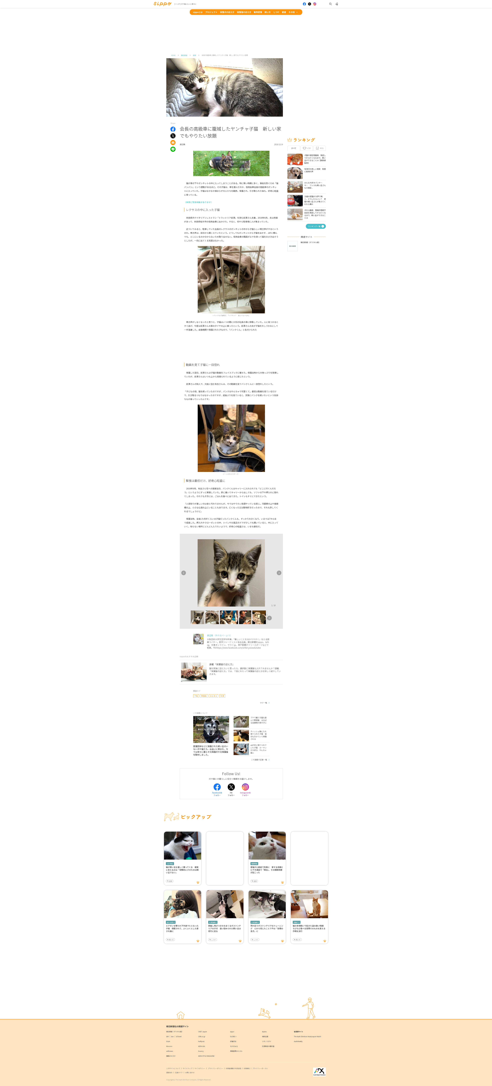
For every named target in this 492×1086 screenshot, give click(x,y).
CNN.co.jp (201, 1036)
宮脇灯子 (297, 922)
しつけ (276, 12)
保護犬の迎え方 (227, 12)
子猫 (196, 696)
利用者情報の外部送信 (233, 1068)
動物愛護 (258, 12)
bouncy (201, 1051)
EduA (168, 1041)
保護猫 (204, 696)
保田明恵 (254, 864)
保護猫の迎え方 (244, 12)
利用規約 (247, 1068)
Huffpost (201, 1041)
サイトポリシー (199, 1068)
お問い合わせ (189, 1072)
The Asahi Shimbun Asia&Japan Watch (307, 1036)
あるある (213, 696)
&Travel (178, 1036)
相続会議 (265, 1036)
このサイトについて (173, 1068)
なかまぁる (234, 1046)
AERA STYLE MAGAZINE (206, 1056)
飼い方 (268, 12)
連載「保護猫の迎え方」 (222, 664)
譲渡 (194, 55)
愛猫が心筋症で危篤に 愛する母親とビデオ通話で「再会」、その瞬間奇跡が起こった (266, 870)
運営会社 (169, 1072)
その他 (292, 12)
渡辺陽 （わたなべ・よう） (219, 635)
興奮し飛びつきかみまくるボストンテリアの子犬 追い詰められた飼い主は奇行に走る (224, 928)
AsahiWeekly (298, 1041)
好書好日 (233, 1041)
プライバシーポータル (260, 1068)
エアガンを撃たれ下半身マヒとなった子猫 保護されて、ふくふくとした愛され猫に (182, 928)
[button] (188, 618)
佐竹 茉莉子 (171, 922)
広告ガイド (179, 1072)
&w (172, 1036)
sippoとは (198, 12)
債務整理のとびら (236, 1051)
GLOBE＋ (233, 1036)
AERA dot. (201, 1046)
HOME (173, 55)
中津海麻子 (213, 922)
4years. (264, 1031)
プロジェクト (211, 12)
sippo (232, 1031)
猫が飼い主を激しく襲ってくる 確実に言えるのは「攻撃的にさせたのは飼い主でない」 (182, 870)
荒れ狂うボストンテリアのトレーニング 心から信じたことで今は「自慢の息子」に (266, 928)
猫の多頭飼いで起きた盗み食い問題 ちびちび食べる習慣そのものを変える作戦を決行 (309, 928)
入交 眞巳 (170, 864)
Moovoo (169, 1046)
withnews (169, 1051)
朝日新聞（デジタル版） (174, 1031)
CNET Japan (202, 1031)
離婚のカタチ (171, 1056)
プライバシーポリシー (215, 1068)
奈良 (222, 696)
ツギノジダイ (266, 1041)
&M (167, 1036)
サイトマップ (187, 1068)
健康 (284, 12)
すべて (293, 148)
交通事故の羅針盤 (268, 1046)
